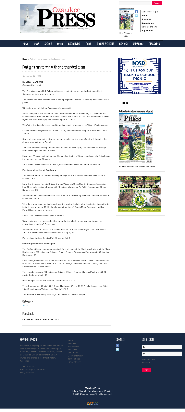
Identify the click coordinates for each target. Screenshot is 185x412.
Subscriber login (149, 12)
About (144, 15)
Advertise (146, 19)
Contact (123, 44)
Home (25, 44)
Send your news (149, 27)
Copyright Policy (75, 356)
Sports (48, 44)
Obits (88, 44)
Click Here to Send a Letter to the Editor (40, 319)
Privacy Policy (74, 362)
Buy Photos (147, 31)
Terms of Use (74, 359)
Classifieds (154, 44)
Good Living (74, 44)
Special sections (105, 44)
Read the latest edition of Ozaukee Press (136, 166)
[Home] (63, 31)
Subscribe (138, 44)
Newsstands (147, 23)
